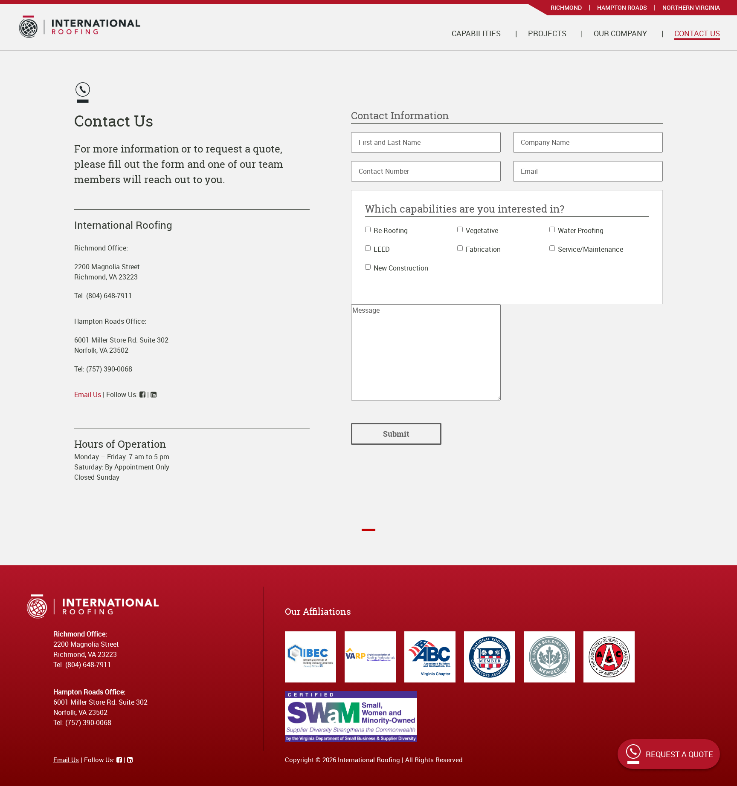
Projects (547, 33)
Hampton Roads (622, 7)
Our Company (620, 33)
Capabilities (476, 33)
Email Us (87, 394)
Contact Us (697, 33)
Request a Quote (679, 754)
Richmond (566, 7)
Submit (396, 434)
